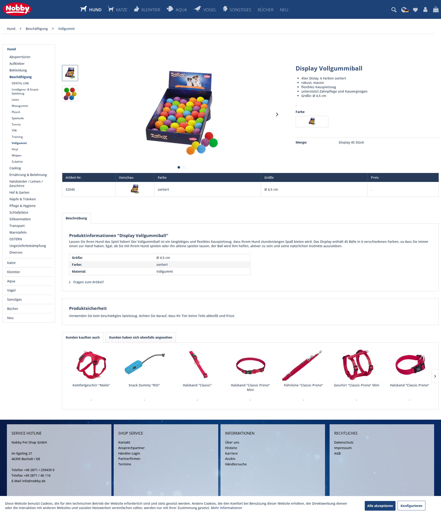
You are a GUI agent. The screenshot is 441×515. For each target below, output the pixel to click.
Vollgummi (19, 143)
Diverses (16, 252)
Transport (17, 226)
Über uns (232, 442)
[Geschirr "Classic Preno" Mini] (357, 364)
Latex (15, 100)
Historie (231, 448)
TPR (14, 131)
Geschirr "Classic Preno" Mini (356, 385)
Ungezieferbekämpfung (27, 245)
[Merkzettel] (415, 9)
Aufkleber (17, 63)
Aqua (11, 281)
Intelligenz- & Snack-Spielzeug (25, 91)
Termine (124, 464)
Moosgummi (20, 106)
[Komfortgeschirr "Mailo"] (91, 364)
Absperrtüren (19, 57)
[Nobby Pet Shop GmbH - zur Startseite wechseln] (16, 9)
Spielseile (18, 118)
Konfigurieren (411, 506)
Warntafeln (18, 232)
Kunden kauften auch (83, 337)
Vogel (11, 290)
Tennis (16, 124)
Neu (10, 318)
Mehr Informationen (226, 508)
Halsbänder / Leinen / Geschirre (26, 183)
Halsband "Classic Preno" (409, 385)
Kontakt (124, 442)
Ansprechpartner (131, 448)
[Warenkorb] (436, 9)
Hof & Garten (19, 192)
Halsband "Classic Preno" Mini (250, 387)
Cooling (15, 168)
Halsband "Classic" (197, 385)
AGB (337, 453)
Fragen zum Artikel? (88, 282)
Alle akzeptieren (380, 506)
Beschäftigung (20, 77)
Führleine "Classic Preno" (303, 385)
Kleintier (13, 272)
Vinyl (15, 149)
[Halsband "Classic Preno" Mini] (250, 364)
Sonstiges (14, 299)
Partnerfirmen (129, 458)
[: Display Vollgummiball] (70, 73)
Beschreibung (76, 218)
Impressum (343, 448)
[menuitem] (394, 10)
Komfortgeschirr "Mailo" (91, 385)
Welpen (17, 155)
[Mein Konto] (425, 9)
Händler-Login (129, 453)
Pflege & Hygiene (22, 206)
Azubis (230, 458)
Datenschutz (343, 442)
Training (17, 137)
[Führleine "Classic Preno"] (303, 364)
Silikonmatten (20, 219)
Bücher (12, 308)
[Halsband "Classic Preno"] (410, 364)
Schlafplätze (18, 212)
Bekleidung (18, 70)
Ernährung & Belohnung (28, 175)
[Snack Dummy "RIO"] (144, 364)
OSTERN (15, 239)
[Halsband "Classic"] (197, 364)
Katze (11, 262)
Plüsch (16, 112)
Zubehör (17, 162)
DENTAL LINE (20, 83)
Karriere (231, 453)
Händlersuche (236, 464)
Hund (11, 49)
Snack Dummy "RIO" (144, 385)
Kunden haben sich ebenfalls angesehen (140, 337)
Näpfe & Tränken (22, 199)
